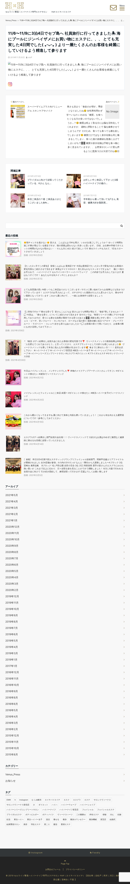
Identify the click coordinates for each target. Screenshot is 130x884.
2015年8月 (11, 754)
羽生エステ (35, 824)
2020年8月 (11, 552)
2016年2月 (11, 729)
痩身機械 (93, 819)
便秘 (104, 814)
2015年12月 (12, 735)
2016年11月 (12, 678)
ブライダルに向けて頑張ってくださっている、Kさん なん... (45, 181)
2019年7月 (11, 628)
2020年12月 (12, 526)
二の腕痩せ (81, 814)
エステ (87, 800)
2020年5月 (11, 571)
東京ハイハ (18, 819)
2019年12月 (12, 596)
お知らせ (10, 780)
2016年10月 (12, 684)
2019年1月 (11, 659)
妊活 (8, 819)
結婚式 (112, 819)
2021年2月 (11, 514)
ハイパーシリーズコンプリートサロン (22, 809)
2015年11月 (12, 741)
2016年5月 (11, 710)
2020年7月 (11, 558)
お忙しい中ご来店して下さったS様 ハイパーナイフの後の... (100, 181)
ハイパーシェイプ (87, 804)
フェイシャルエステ (105, 809)
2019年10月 (12, 609)
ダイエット (43, 804)
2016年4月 (11, 716)
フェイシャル (88, 809)
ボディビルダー (32, 814)
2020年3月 (11, 583)
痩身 (65, 819)
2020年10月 (12, 539)
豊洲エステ (65, 824)
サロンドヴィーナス (102, 800)
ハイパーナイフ (49, 809)
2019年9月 (11, 615)
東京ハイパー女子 (34, 819)
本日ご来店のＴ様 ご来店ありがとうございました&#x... (44, 201)
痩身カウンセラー (77, 819)
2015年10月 (12, 748)
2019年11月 (12, 602)
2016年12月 (12, 672)
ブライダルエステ (14, 814)
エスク (66, 800)
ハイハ (54, 804)
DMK (8, 800)
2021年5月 (11, 495)
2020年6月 (11, 564)
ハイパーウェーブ (68, 804)
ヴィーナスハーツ (65, 814)
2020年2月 (11, 590)
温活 (48, 819)
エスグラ (77, 800)
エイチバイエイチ (52, 800)
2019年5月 (11, 640)
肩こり (47, 824)
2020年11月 (12, 533)
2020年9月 (11, 545)
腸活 (55, 824)
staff (30, 57)
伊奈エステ (94, 814)
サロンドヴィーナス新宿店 (17, 804)
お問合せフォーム (53, 869)
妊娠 (119, 814)
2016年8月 (11, 697)
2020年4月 (11, 577)
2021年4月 (11, 501)
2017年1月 (11, 665)
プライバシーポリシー (75, 869)
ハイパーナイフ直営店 (68, 809)
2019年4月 (11, 646)
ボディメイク (48, 814)
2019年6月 (11, 634)
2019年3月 (11, 653)
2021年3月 (11, 507)
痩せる (56, 819)
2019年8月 (11, 621)
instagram (23, 800)
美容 (25, 824)
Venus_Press (12, 774)
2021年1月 (11, 520)
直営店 (103, 819)
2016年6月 (11, 703)
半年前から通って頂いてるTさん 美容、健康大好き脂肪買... (101, 201)
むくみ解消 (36, 800)
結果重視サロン (13, 824)
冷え (112, 814)
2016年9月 (11, 691)
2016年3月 (11, 722)
